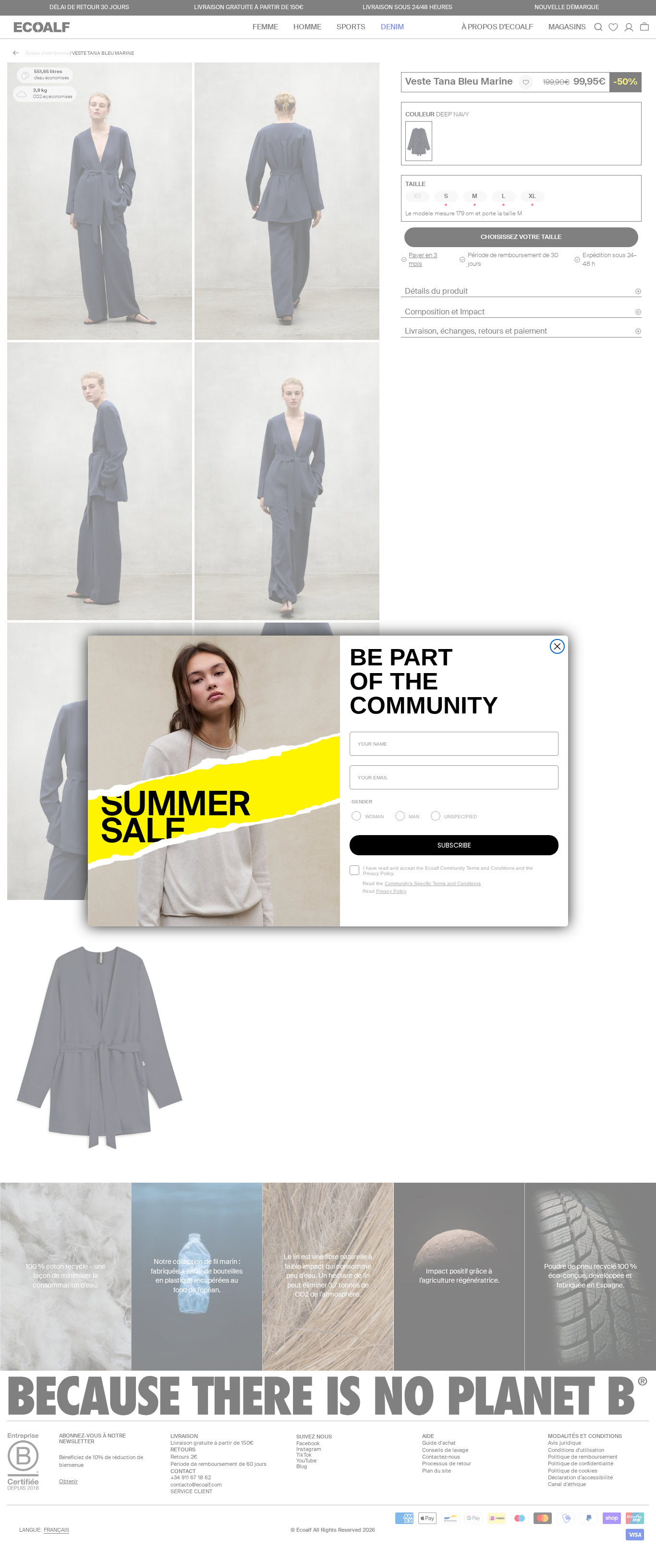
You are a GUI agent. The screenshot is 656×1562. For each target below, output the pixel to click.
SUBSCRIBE (454, 845)
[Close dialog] (557, 646)
